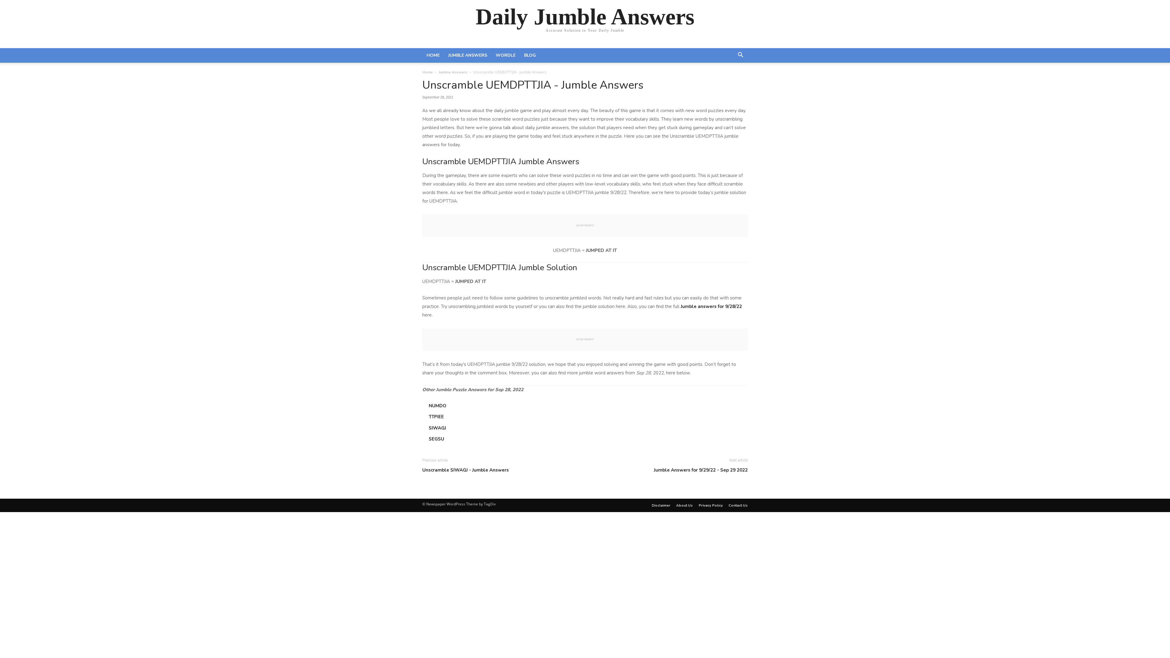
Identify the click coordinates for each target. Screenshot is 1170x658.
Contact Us (738, 505)
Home (433, 55)
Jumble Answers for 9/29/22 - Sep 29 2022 (701, 470)
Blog (530, 55)
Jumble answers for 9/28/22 (711, 306)
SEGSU (436, 439)
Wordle (506, 55)
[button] (740, 56)
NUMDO (437, 406)
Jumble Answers (467, 55)
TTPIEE (436, 417)
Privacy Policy (711, 505)
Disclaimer (661, 505)
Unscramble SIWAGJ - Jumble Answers (465, 470)
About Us (684, 505)
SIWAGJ (437, 428)
